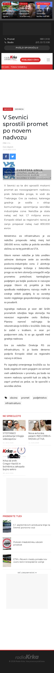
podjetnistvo (40, 397)
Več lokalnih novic (26, 573)
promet (25, 397)
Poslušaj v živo (30, 60)
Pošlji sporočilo (27, 47)
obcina (13, 397)
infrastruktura (12, 403)
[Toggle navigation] (48, 60)
